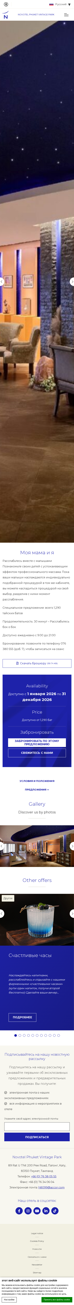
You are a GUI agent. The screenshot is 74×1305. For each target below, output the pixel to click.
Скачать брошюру (39, 663)
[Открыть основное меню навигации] (66, 15)
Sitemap (37, 1272)
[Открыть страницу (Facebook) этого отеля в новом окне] (19, 1210)
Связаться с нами (37, 1257)
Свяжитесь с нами (37, 753)
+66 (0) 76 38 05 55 (43, 1176)
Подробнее (22, 1017)
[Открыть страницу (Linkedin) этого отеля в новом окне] (46, 1210)
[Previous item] (2, 846)
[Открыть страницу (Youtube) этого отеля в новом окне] (37, 1210)
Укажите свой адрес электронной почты (31, 1118)
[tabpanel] (37, 282)
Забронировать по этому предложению (37, 742)
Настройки (9, 1299)
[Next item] (72, 846)
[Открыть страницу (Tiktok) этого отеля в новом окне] (55, 1210)
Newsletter (37, 1264)
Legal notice (37, 1233)
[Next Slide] (72, 281)
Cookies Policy (37, 1241)
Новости (37, 1249)
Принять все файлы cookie (57, 1299)
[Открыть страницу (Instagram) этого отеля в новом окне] (28, 1210)
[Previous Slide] (2, 281)
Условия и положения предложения (37, 785)
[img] (7, 15)
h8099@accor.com (51, 1187)
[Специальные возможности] (7, 4)
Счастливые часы (30, 955)
